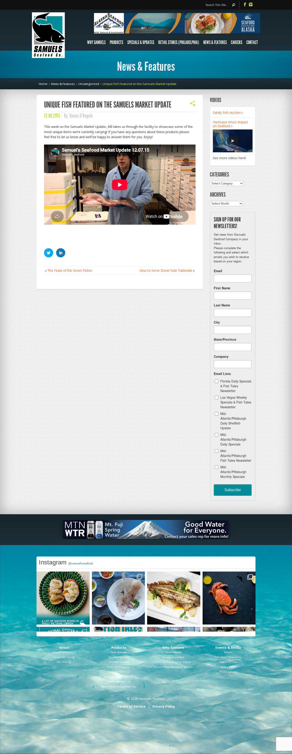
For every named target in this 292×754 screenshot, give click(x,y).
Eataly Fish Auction (227, 112)
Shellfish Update (118, 662)
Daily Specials (118, 652)
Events (228, 652)
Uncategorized (88, 84)
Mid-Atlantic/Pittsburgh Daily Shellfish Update (233, 420)
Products (116, 42)
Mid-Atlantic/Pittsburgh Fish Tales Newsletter (235, 455)
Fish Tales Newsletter (228, 657)
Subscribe (232, 490)
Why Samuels (96, 42)
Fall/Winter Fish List (118, 681)
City (217, 322)
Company (221, 356)
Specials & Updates (140, 42)
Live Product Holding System (173, 662)
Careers (236, 42)
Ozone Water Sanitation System (173, 667)
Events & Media (228, 647)
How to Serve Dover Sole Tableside (166, 270)
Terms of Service (131, 706)
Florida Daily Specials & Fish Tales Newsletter (235, 386)
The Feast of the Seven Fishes (69, 270)
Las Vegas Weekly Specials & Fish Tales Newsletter (235, 402)
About (64, 647)
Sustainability (173, 652)
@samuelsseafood (80, 563)
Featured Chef (228, 662)
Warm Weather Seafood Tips (118, 686)
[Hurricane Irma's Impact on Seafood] (233, 140)
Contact (252, 42)
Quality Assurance (173, 657)
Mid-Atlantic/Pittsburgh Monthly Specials (233, 472)
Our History (64, 662)
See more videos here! (229, 158)
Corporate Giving (63, 657)
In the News (228, 667)
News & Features (215, 42)
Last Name (222, 305)
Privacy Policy (164, 706)
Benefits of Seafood (64, 652)
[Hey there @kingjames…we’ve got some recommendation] (63, 598)
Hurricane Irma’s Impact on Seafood (230, 124)
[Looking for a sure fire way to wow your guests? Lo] (173, 598)
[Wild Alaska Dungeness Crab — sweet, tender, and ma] (229, 598)
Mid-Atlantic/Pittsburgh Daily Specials (233, 439)
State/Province (225, 339)
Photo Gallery (228, 671)
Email (218, 270)
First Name (222, 288)
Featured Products (118, 667)
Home (43, 84)
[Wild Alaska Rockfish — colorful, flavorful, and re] (118, 598)
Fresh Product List (119, 671)
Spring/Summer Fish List (118, 676)
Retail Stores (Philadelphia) (178, 42)
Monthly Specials (118, 657)
